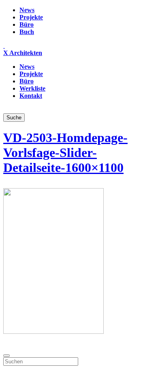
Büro (26, 24)
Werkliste (32, 88)
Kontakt (30, 95)
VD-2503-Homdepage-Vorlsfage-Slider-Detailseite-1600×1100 (65, 152)
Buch (26, 31)
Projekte (31, 17)
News (26, 9)
